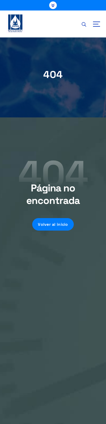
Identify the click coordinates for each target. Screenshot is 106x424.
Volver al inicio (53, 224)
